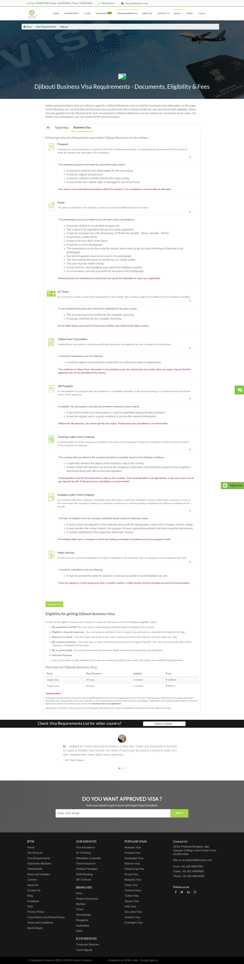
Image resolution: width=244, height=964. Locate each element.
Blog (177, 13)
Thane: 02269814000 (82, 3)
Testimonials (34, 868)
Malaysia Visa (132, 879)
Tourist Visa (62, 127)
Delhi (79, 930)
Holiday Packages (87, 868)
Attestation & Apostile (88, 858)
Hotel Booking (84, 874)
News (189, 13)
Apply (179, 813)
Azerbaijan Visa (133, 858)
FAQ (30, 906)
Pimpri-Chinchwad (87, 898)
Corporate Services (87, 944)
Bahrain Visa (132, 863)
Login (202, 13)
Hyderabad (82, 925)
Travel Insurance (86, 863)
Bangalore (82, 920)
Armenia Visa (132, 852)
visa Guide (103, 13)
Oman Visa (131, 885)
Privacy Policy (35, 911)
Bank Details (34, 928)
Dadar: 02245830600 (60, 3)
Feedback (33, 901)
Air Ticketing (83, 852)
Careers (32, 879)
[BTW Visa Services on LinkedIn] (188, 892)
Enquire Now (54, 604)
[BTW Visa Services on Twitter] (182, 892)
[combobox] (164, 723)
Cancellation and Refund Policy (46, 917)
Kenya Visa (131, 874)
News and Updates (38, 874)
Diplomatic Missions (39, 863)
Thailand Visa (132, 890)
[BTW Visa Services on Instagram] (195, 892)
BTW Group (73, 960)
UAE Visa (130, 906)
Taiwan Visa (131, 901)
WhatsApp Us (108, 3)
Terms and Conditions (40, 922)
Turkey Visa (131, 895)
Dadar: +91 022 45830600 (188, 871)
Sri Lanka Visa (133, 911)
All (48, 127)
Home (56, 13)
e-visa (87, 13)
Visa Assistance (85, 847)
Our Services (71, 13)
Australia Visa (132, 847)
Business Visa (82, 127)
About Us (147, 13)
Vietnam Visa (132, 917)
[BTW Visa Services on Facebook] (175, 892)
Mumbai (80, 904)
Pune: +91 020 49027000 (188, 866)
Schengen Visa (133, 922)
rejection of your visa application (106, 704)
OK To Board (83, 879)
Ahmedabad (83, 914)
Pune (79, 893)
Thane (80, 909)
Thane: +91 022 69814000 (188, 876)
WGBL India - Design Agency (141, 960)
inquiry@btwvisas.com (136, 3)
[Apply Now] (225, 485)
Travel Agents (84, 950)
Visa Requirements (127, 13)
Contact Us (163, 13)
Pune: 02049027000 (39, 3)
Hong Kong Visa (134, 868)
